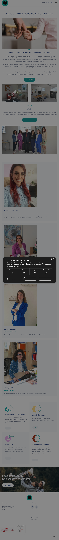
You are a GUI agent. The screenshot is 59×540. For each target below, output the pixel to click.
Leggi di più (16, 266)
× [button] (53, 258)
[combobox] (51, 259)
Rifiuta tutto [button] (30, 279)
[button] (12, 279)
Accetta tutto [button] (45, 279)
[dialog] (29, 270)
